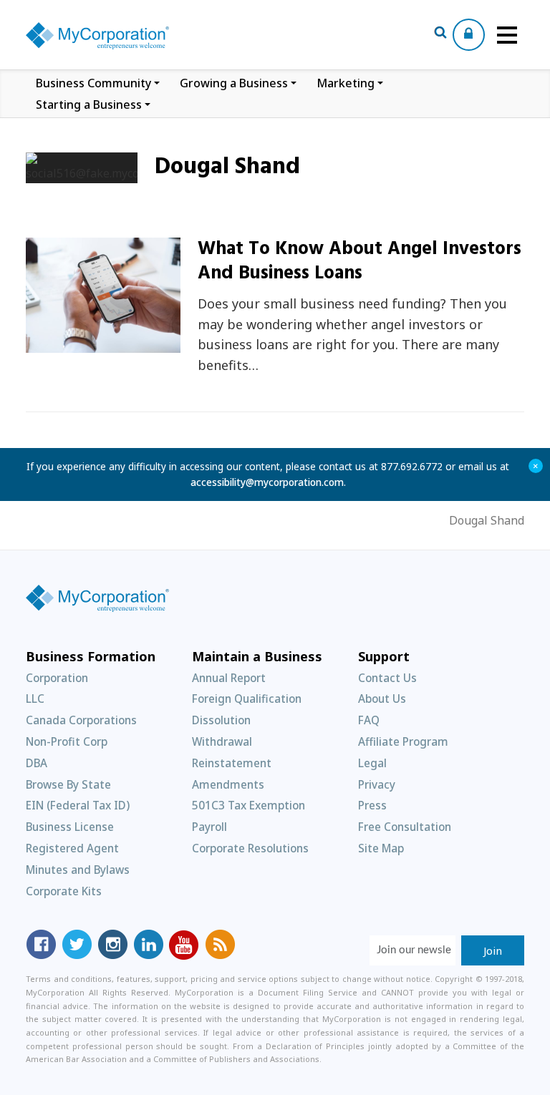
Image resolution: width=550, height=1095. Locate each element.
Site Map (381, 848)
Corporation (57, 678)
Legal (372, 763)
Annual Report (229, 678)
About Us (382, 698)
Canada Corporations (81, 720)
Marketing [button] (346, 83)
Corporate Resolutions (250, 848)
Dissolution (221, 720)
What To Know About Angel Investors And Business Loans (359, 261)
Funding (66, 345)
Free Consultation (404, 826)
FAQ (369, 720)
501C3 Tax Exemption (248, 805)
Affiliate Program (403, 741)
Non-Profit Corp (66, 741)
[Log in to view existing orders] (469, 35)
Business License (70, 826)
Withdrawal (222, 741)
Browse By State (68, 784)
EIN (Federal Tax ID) (78, 805)
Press (372, 805)
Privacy (376, 784)
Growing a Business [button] (234, 83)
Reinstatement (231, 763)
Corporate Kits (64, 891)
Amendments (228, 784)
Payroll (209, 826)
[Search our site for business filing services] (440, 34)
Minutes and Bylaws (78, 869)
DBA (36, 763)
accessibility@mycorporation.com (267, 482)
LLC (35, 698)
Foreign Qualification (246, 698)
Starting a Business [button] (89, 104)
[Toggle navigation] (507, 35)
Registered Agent (72, 848)
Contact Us (387, 678)
